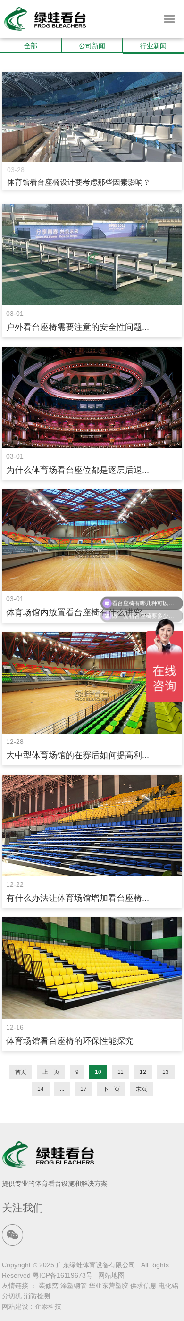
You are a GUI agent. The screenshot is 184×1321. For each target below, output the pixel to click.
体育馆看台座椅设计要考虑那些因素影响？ (79, 182)
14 (40, 1089)
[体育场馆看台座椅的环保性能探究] (92, 968)
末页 (141, 1089)
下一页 (111, 1089)
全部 (30, 46)
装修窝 (49, 1285)
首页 (20, 1072)
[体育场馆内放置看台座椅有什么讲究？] (92, 540)
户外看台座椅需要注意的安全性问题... (77, 327)
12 (143, 1072)
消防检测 (37, 1296)
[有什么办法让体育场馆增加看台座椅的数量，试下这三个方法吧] (92, 825)
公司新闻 (92, 46)
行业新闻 (153, 46)
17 (83, 1089)
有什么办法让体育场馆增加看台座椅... (77, 898)
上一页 (50, 1072)
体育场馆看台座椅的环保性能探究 (70, 1041)
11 (120, 1072)
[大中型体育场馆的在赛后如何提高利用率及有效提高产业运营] (92, 683)
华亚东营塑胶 (108, 1285)
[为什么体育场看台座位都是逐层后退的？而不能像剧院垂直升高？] (92, 397)
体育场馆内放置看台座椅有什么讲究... (77, 612)
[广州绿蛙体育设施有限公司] (45, 28)
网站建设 (15, 1306)
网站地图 (111, 1275)
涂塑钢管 (73, 1285)
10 (98, 1072)
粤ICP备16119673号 (62, 1275)
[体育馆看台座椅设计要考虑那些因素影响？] (92, 117)
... (62, 1089)
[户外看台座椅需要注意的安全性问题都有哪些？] (92, 254)
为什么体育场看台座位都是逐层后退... (77, 470)
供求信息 (143, 1285)
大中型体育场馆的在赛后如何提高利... (77, 755)
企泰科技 (48, 1306)
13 (165, 1072)
